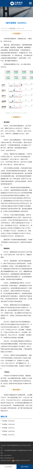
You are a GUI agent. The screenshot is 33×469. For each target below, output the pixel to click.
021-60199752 (7, 455)
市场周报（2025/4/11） (8, 428)
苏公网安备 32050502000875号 (22, 460)
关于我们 (26, 466)
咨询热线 (9, 466)
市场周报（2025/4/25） (9, 421)
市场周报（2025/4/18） (9, 424)
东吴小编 (12, 28)
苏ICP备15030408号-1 (6, 460)
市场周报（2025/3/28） (9, 431)
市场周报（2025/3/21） (9, 434)
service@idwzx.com (9, 458)
